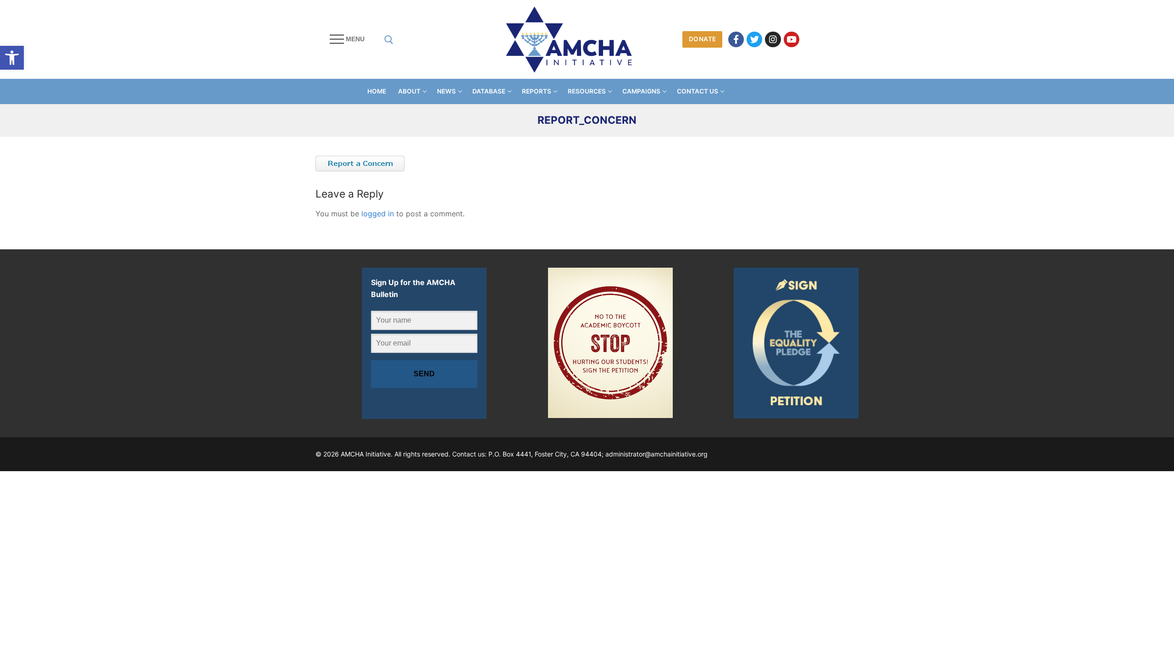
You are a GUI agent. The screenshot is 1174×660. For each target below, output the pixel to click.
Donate (702, 39)
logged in (377, 213)
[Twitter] (754, 39)
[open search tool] (388, 39)
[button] (12, 58)
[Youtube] (791, 39)
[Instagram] (773, 39)
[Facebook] (736, 39)
